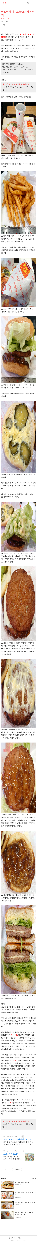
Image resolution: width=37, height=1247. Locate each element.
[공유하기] (8, 1169)
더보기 (33, 1178)
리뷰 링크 (14, 1035)
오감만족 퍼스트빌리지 (12, 1154)
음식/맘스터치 (5, 19)
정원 (4, 3)
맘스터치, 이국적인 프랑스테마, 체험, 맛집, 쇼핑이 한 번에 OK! (12, 1158)
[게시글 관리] (10, 1169)
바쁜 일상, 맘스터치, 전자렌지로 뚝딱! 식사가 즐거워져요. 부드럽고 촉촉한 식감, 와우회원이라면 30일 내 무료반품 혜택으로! (18, 1143)
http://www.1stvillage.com (12, 1151)
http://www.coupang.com (12, 1136)
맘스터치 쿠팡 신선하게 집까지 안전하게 (18, 1139)
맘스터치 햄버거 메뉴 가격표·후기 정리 (15, 84)
